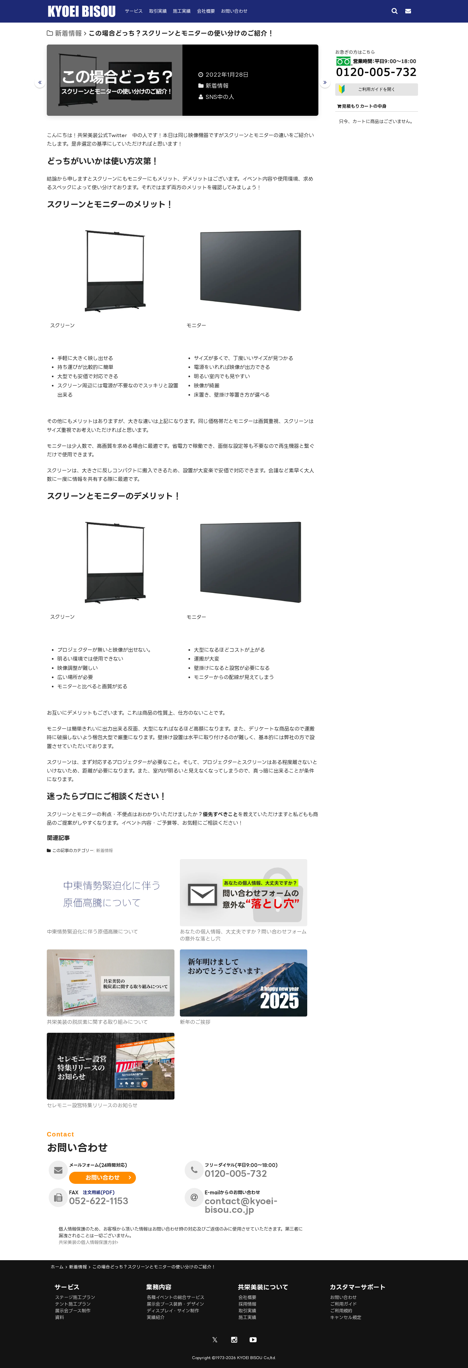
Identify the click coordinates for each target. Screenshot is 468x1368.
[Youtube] (253, 1340)
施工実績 (182, 11)
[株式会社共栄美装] (82, 15)
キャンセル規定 (345, 1317)
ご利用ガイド (343, 1304)
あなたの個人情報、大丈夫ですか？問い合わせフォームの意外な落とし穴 (243, 935)
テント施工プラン (73, 1304)
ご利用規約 (341, 1310)
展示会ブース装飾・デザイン (175, 1304)
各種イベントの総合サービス (175, 1297)
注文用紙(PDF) (99, 1192)
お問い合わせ (234, 11)
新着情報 (68, 33)
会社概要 (206, 11)
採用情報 (247, 1304)
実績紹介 (156, 1317)
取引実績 (158, 11)
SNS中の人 (220, 97)
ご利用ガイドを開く (376, 89)
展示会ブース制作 (72, 1310)
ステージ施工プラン (75, 1297)
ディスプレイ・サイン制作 (173, 1310)
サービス (134, 11)
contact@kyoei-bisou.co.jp (241, 1205)
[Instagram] (234, 1340)
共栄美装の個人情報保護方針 (88, 1242)
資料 (59, 1317)
